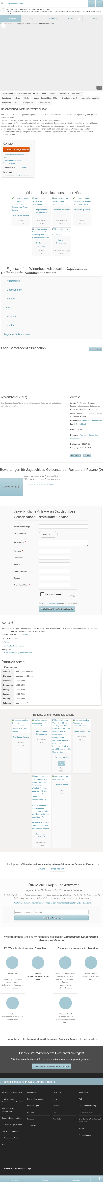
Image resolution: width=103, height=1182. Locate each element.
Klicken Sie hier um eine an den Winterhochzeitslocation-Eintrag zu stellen (52, 903)
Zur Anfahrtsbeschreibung (14, 646)
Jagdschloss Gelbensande (41, 211)
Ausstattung (13, 280)
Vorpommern (75, 439)
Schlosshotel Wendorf (41, 835)
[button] (51, 56)
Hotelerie (11, 316)
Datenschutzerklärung (51, 603)
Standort (11, 298)
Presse (81, 1128)
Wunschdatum (20, 533)
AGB (80, 1099)
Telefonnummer (20, 571)
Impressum (83, 1092)
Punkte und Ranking (10, 1131)
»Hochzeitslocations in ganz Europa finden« (27, 1081)
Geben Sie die (40, 484)
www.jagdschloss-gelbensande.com (19, 175)
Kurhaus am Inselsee (41, 244)
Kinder (9, 307)
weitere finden (38, 976)
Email (16, 565)
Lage (32, 19)
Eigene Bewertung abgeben (12, 487)
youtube (56, 1106)
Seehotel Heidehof (62, 210)
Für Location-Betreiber (36, 1099)
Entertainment (14, 289)
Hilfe (3, 1144)
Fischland (83, 435)
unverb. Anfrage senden (17, 149)
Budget (17, 578)
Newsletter (57, 1119)
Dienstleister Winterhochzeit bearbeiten (90, 1120)
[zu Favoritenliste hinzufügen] (3, 25)
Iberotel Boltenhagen (61, 241)
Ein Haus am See (62, 757)
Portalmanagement (86, 1112)
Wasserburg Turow (82, 210)
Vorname (18, 551)
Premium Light (98, 195)
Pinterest (56, 1099)
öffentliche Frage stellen (52, 918)
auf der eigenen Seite (90, 976)
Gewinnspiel (32, 1092)
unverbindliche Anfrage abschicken (57, 608)
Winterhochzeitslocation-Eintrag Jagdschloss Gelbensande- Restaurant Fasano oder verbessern (65, 980)
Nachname (18, 558)
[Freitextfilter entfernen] (91, 3)
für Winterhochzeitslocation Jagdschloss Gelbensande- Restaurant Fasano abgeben (12, 980)
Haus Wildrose (62, 785)
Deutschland (81, 424)
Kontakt (87, 455)
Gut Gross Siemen (21, 215)
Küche (10, 325)
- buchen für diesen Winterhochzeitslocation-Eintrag (65, 1018)
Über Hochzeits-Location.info (8, 1109)
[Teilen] (93, 1178)
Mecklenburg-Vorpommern (92, 420)
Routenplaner (96, 349)
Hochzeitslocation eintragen (12, 1118)
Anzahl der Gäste (21, 585)
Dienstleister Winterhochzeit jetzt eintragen (52, 1066)
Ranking (30, 1112)
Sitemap (30, 1119)
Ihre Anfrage (19, 542)
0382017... (14, 168)
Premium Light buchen (13, 1125)
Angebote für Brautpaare (17, 334)
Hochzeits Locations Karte (12, 1092)
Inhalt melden (57, 868)
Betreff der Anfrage (22, 527)
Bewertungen (73, 19)
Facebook (57, 1092)
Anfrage (94, 19)
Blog (55, 1112)
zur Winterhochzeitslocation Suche (3, 10)
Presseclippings (85, 1135)
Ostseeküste (93, 435)
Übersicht (12, 19)
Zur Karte (7, 642)
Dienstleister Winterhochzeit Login (17, 1169)
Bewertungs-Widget (11, 1138)
